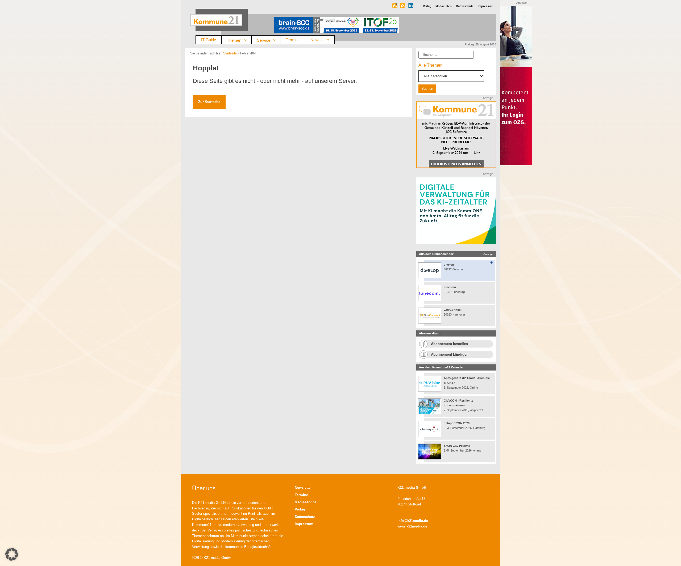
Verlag (300, 509)
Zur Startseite (209, 102)
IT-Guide (208, 39)
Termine (293, 39)
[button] (11, 554)
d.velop (449, 264)
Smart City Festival (457, 445)
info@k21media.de (412, 521)
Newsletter (319, 39)
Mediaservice (305, 502)
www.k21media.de (412, 526)
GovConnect (453, 309)
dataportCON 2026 (457, 423)
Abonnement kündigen (449, 354)
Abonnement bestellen (449, 344)
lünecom (450, 287)
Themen (234, 40)
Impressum (304, 524)
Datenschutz (305, 517)
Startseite (230, 53)
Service (263, 40)
